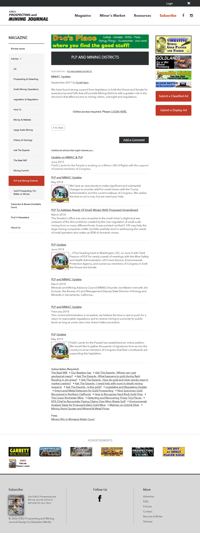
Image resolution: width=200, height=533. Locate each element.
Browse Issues (18, 49)
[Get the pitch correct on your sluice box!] (173, 85)
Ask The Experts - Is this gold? (84, 387)
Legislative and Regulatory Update (126, 387)
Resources (142, 15)
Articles (14, 59)
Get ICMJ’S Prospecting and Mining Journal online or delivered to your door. (42, 500)
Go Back (59, 128)
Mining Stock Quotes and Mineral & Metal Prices (80, 408)
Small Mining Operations (26, 89)
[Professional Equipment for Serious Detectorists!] (100, 41)
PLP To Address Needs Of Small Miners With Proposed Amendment (94, 210)
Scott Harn (82, 82)
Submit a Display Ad (173, 110)
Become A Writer (153, 516)
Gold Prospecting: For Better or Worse (25, 192)
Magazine (83, 15)
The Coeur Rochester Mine (67, 398)
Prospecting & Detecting (26, 79)
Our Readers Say (81, 373)
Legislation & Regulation (26, 99)
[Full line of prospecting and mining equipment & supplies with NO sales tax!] (173, 75)
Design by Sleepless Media (34, 522)
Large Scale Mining (23, 130)
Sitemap (147, 521)
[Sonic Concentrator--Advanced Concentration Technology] (173, 62)
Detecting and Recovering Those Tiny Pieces (115, 398)
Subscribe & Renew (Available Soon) (26, 206)
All (15, 69)
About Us (15, 228)
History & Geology (23, 140)
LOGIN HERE (118, 112)
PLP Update (58, 245)
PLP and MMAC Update (66, 177)
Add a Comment (134, 140)
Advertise (148, 496)
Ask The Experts (22, 150)
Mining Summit (21, 171)
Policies (147, 506)
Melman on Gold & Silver (124, 405)
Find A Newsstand (20, 217)
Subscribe (168, 15)
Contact (147, 511)
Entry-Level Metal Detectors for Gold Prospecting (84, 391)
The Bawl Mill (20, 160)
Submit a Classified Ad (173, 96)
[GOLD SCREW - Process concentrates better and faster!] (173, 45)
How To (17, 110)
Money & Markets (22, 120)
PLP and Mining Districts (26, 181)
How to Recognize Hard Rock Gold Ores (119, 394)
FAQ (145, 501)
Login (169, 4)
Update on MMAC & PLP (67, 157)
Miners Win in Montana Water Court (72, 419)
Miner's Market (112, 15)
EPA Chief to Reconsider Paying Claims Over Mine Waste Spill (88, 401)
